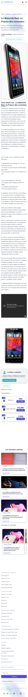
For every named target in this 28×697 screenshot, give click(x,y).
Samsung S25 (5, 622)
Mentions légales (6, 648)
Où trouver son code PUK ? (9, 638)
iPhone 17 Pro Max (6, 594)
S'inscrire (14, 676)
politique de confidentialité (7, 681)
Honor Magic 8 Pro (6, 584)
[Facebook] (7, 693)
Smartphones (6, 386)
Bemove (11, 689)
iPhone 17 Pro (5, 597)
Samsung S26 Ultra (6, 613)
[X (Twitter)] (17, 693)
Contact (3, 645)
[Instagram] (20, 693)
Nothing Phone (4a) (6, 587)
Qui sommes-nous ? (6, 662)
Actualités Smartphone (17, 14)
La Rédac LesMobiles (6, 34)
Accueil (2, 14)
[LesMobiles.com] (7, 2)
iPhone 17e (4, 603)
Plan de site (4, 659)
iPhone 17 (4, 600)
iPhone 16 (4, 606)
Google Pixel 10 (5, 581)
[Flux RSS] (24, 693)
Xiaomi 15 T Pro (5, 578)
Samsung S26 (5, 616)
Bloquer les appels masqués (9, 635)
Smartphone (8, 14)
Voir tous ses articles (9, 380)
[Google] (4, 693)
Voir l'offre (21, 401)
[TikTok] (10, 693)
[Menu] (26, 2)
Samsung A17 (5, 575)
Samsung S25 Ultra (6, 619)
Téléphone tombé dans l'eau (9, 632)
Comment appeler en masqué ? (10, 629)
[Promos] (23, 2)
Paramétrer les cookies (7, 656)
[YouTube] (14, 693)
